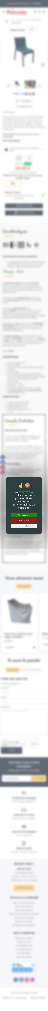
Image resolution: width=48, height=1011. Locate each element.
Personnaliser (24, 526)
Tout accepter (24, 515)
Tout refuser (23, 520)
